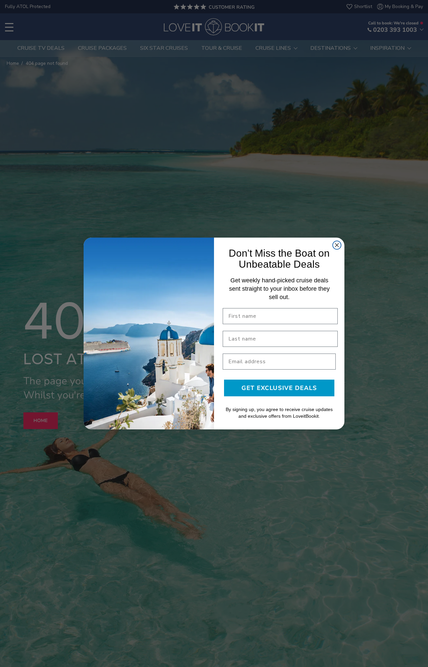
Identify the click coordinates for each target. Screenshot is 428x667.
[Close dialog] (337, 245)
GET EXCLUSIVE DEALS (279, 388)
